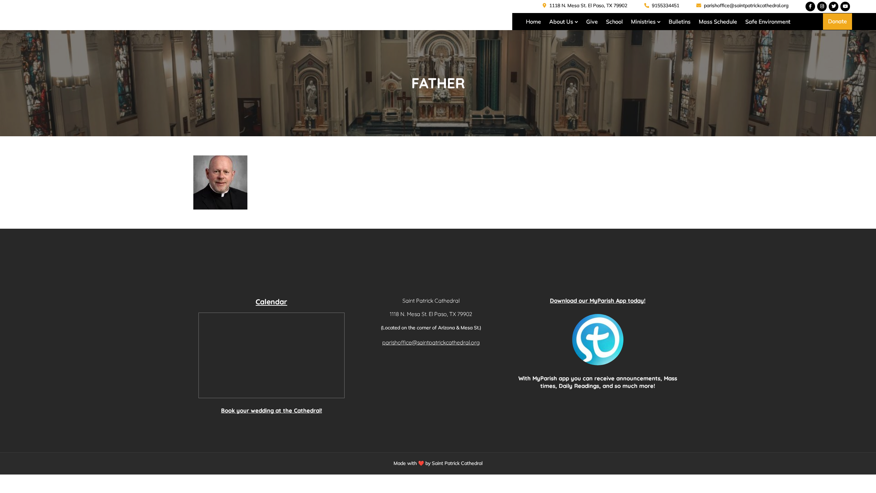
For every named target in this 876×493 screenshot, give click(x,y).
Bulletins (680, 21)
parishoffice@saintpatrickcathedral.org (745, 5)
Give (592, 21)
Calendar (271, 301)
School (614, 21)
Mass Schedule (718, 21)
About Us (561, 21)
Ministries (643, 21)
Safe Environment (767, 21)
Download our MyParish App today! (597, 300)
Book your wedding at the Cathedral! (271, 410)
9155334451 (664, 5)
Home (533, 21)
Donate (837, 21)
